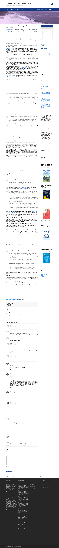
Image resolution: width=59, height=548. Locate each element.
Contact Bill (43, 484)
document (25, 129)
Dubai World (8, 48)
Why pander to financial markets (24, 162)
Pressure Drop (43, 276)
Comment (8, 455)
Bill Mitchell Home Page (44, 273)
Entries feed (32, 484)
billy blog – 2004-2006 (44, 274)
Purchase (42, 221)
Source (26, 84)
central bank (33, 128)
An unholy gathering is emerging (11, 476)
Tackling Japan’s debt (23, 188)
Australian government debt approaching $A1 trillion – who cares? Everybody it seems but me (46, 119)
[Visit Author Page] (9, 304)
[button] (8, 299)
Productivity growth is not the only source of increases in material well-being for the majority (33, 313)
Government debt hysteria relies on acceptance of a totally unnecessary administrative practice (46, 70)
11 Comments (24, 27)
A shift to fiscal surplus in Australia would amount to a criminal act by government (46, 142)
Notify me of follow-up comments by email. (14, 466)
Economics (19, 27)
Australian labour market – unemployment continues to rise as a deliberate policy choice (46, 122)
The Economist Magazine (10, 75)
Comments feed (32, 486)
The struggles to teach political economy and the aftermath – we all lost (10, 313)
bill (12, 303)
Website (7, 449)
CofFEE (42, 275)
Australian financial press (11, 29)
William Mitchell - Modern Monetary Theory (18, 3)
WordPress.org (32, 488)
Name (7, 445)
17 (41, 34)
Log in (31, 482)
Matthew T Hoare (43, 104)
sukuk (20, 83)
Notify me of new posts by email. (12, 468)
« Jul (41, 39)
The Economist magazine (15, 176)
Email (24, 445)
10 (41, 32)
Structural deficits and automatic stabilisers (45, 476)
